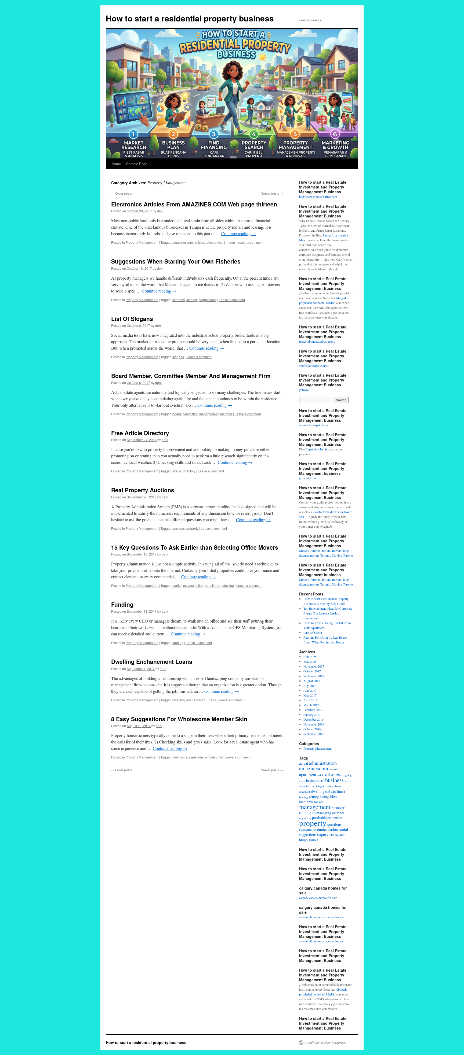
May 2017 (310, 695)
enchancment (196, 700)
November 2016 (313, 724)
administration (323, 763)
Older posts (121, 193)
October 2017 (312, 671)
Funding (122, 604)
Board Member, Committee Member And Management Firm (191, 376)
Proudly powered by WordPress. (325, 1042)
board (176, 414)
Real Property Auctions (142, 490)
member (226, 414)
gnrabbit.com (307, 478)
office (199, 585)
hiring (324, 796)
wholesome (213, 757)
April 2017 (310, 700)
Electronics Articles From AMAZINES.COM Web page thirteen (194, 204)
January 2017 (312, 714)
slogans (178, 356)
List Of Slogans (132, 318)
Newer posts (272, 193)
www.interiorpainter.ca (313, 425)
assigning (346, 775)
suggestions (207, 299)
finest (341, 791)
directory (189, 471)
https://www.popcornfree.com (318, 196)
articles (199, 242)
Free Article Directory (140, 433)
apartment (307, 775)
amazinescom (182, 242)
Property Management (142, 242)
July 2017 (309, 685)
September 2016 (313, 734)
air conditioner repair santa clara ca (321, 917)
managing (323, 812)
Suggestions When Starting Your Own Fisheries (176, 261)
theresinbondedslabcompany (317, 341)
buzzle (348, 781)
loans (212, 700)
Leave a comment (250, 242)
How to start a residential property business (190, 18)
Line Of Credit (312, 632)
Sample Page (136, 163)
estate (330, 791)
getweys (304, 389)
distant (337, 786)
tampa (303, 839)
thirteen (229, 242)
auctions (178, 528)
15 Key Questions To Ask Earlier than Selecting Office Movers (194, 547)
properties (334, 817)
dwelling (178, 700)
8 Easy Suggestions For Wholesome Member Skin (179, 719)
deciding (317, 786)
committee (190, 414)
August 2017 (311, 681)
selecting (227, 585)
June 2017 (310, 690)
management (209, 414)
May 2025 (310, 661)
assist (302, 781)
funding (177, 642)
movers (188, 585)
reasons (305, 829)
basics (310, 780)
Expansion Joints (316, 449)
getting (314, 796)
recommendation (325, 829)
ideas (334, 796)
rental (343, 829)
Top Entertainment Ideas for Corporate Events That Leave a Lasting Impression (327, 613)
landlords (306, 801)
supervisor (326, 834)
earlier (177, 585)
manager (338, 807)
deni (160, 211)
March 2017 (311, 705)
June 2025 (310, 656)
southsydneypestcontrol (314, 365)
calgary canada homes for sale (318, 897)
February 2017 (312, 710)
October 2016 (312, 729)
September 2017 (313, 676)
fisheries (178, 299)
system (340, 834)
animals (333, 769)
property (192, 528)
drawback (304, 792)
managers (307, 813)
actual (303, 763)
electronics (214, 242)
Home (116, 163)
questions (212, 585)
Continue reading (238, 233)
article (176, 471)
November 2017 (313, 666)
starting (191, 299)
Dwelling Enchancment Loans (151, 661)
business (334, 780)
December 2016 (313, 719)
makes (318, 801)
